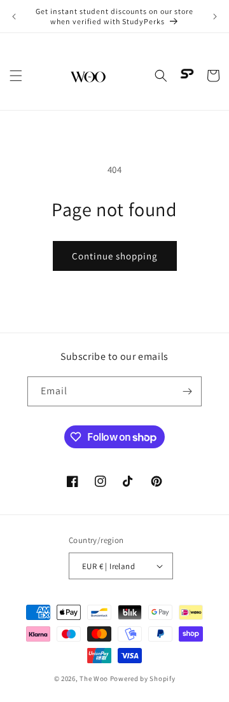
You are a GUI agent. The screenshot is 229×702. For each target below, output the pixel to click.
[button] (16, 76)
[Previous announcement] (14, 17)
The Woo (94, 678)
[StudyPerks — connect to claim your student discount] (187, 74)
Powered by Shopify (143, 678)
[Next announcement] (215, 17)
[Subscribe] (187, 391)
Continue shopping (115, 256)
